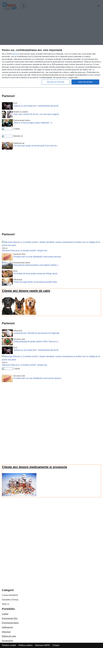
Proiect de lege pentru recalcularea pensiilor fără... (35, 282)
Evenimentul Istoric (10, 623)
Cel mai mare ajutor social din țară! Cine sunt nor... (35, 146)
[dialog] (51, 66)
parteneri (14, 54)
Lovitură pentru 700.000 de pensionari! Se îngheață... (37, 333)
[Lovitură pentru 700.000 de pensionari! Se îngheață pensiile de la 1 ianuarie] (7, 333)
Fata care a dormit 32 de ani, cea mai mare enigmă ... (37, 114)
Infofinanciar (7, 627)
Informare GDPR (42, 645)
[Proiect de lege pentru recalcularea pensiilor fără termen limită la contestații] (7, 282)
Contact (55, 645)
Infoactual (6, 632)
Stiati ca (5, 604)
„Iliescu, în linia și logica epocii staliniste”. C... (33, 123)
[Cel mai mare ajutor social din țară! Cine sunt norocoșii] (7, 146)
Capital (5, 614)
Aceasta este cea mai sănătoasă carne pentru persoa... (37, 257)
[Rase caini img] (19, 314)
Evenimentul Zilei (9, 618)
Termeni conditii (9, 645)
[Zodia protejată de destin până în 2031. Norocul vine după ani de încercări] (7, 342)
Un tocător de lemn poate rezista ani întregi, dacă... (35, 273)
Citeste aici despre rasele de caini (26, 290)
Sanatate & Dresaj (10, 600)
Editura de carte (9, 636)
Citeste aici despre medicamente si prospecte (34, 467)
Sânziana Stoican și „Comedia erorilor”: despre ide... (25, 250)
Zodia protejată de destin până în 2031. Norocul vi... (36, 341)
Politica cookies (25, 645)
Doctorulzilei (7, 641)
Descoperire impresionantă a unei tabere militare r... (36, 265)
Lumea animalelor (10, 595)
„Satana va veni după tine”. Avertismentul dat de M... (36, 106)
